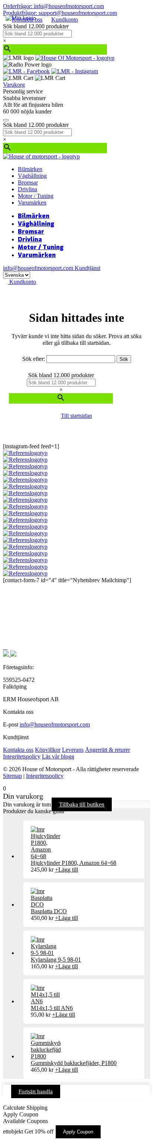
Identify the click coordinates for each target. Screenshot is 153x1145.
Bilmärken (30, 169)
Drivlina (27, 189)
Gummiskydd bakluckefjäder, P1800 (74, 1063)
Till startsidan (76, 416)
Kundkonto (64, 19)
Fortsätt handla (36, 1091)
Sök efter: (33, 359)
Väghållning (32, 176)
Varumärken (32, 202)
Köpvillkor (48, 750)
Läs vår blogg (58, 756)
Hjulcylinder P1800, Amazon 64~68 (73, 863)
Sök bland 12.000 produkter (36, 26)
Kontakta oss (18, 750)
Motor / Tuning (35, 196)
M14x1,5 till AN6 (52, 1008)
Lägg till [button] (66, 869)
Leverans (73, 750)
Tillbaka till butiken (81, 804)
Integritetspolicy (21, 756)
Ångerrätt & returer (107, 750)
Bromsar (28, 182)
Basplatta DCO (49, 911)
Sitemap (12, 776)
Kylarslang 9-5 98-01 (56, 959)
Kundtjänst (87, 268)
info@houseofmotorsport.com (55, 724)
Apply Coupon (78, 1132)
